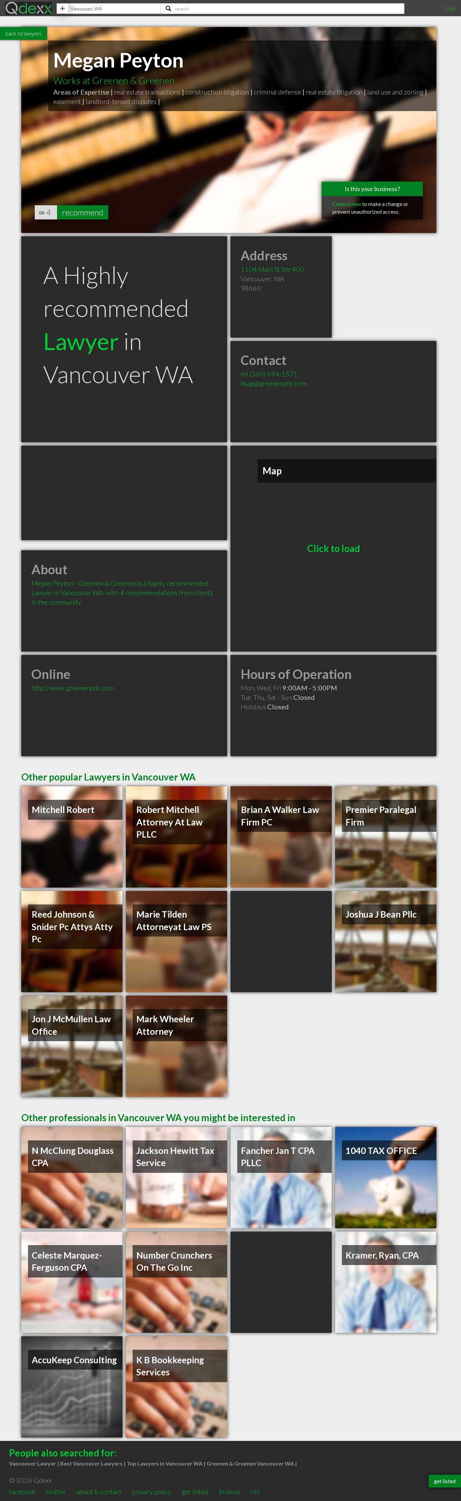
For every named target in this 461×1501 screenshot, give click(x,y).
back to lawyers (23, 33)
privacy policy (151, 1491)
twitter (56, 1491)
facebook (22, 1491)
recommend (82, 212)
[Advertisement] (124, 493)
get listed (195, 1491)
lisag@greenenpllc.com (274, 383)
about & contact (98, 1491)
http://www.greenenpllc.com (72, 688)
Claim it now (346, 204)
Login (449, 8)
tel (269, 374)
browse (229, 1491)
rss (255, 1491)
